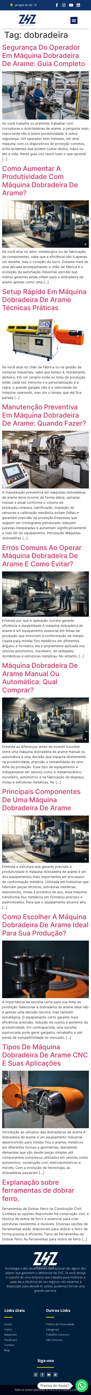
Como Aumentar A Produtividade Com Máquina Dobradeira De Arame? (40, 180)
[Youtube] (71, 5)
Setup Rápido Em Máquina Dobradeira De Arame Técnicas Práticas (44, 300)
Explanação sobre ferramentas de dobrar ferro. (38, 1190)
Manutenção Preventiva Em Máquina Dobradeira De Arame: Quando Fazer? (44, 415)
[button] (73, 20)
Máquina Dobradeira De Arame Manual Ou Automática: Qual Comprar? (40, 677)
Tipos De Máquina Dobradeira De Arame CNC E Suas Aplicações (45, 1055)
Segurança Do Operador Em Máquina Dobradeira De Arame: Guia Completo (43, 55)
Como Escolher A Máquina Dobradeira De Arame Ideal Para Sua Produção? (45, 925)
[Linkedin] (78, 5)
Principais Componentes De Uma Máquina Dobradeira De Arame (41, 799)
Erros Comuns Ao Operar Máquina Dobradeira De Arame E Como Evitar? (41, 555)
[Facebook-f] (57, 5)
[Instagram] (64, 5)
